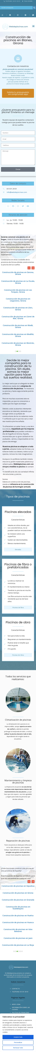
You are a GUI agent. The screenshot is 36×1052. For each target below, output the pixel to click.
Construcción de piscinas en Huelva (18, 916)
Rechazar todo (18, 1048)
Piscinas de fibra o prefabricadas (18, 565)
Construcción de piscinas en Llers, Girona (18, 309)
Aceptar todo (18, 1037)
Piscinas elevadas (18, 512)
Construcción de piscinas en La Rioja (18, 945)
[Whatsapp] (8, 206)
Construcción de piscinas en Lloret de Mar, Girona (18, 318)
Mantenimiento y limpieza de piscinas (18, 781)
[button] (33, 26)
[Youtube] (28, 206)
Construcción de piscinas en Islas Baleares (18, 930)
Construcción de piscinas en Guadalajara (18, 908)
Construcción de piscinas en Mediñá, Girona (18, 335)
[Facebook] (13, 206)
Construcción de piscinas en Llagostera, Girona (18, 300)
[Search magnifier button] (34, 7)
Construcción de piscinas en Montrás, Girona (18, 344)
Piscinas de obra (18, 622)
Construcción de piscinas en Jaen (18, 938)
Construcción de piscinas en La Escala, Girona (18, 282)
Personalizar (18, 1042)
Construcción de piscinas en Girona (18, 893)
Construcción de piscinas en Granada (18, 900)
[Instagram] (18, 206)
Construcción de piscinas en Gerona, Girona (18, 273)
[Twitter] (23, 206)
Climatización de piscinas (18, 719)
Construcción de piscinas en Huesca (18, 922)
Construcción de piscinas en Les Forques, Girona (18, 291)
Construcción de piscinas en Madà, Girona (18, 326)
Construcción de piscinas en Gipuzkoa (18, 886)
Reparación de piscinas (18, 840)
